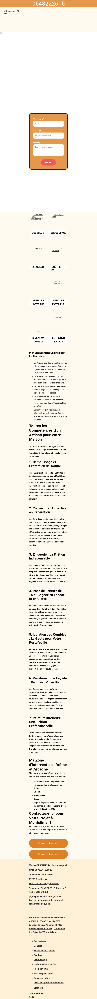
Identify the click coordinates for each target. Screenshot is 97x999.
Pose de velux (41, 969)
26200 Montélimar (48, 932)
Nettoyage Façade (43, 973)
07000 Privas (46, 921)
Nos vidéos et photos (44, 950)
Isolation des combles (45, 964)
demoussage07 (59, 865)
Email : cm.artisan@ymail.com (44, 883)
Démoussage (40, 959)
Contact (38, 946)
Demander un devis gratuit (48, 843)
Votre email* (38, 131)
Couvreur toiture (42, 978)
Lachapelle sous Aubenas (42, 925)
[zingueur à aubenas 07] (38, 255)
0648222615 (48, 3)
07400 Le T (44, 928)
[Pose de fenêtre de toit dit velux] (58, 255)
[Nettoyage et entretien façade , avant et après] (58, 324)
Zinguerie (38, 988)
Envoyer (48, 162)
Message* (37, 143)
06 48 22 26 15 (48, 888)
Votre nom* (38, 119)
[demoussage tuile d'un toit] (58, 221)
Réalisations (40, 941)
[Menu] (91, 20)
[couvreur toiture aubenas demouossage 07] (38, 221)
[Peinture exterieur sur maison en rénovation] (58, 288)
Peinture (38, 955)
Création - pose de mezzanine (49, 982)
